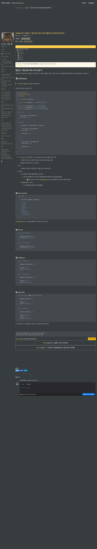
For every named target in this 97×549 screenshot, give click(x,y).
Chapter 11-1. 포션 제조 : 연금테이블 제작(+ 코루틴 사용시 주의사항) (55, 347)
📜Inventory (20, 55)
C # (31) (3, 70)
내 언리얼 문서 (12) (6, 115)
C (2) (2, 72)
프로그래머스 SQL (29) (6, 143)
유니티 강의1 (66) (5, 92)
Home (84, 3)
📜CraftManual (20, 57)
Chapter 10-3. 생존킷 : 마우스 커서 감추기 (55, 343)
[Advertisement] (48, 20)
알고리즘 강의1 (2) (5, 123)
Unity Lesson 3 (26, 39)
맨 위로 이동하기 (92, 338)
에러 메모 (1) (4, 117)
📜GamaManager (20, 51)
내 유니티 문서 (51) (6, 99)
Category (91, 3)
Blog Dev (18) (4, 149)
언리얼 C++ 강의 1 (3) (6, 112)
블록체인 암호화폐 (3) (6, 158)
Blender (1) (4, 153)
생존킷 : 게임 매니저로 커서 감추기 (22, 49)
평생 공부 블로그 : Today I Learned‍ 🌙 (12, 3)
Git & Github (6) (5, 155)
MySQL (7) (3, 142)
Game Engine (28, 41)
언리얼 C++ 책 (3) (5, 114)
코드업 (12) (4, 86)
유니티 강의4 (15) (5, 97)
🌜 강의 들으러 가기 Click (21, 65)
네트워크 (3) (4, 130)
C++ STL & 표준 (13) (6, 61)
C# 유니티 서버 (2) (6, 136)
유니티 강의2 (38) (5, 94)
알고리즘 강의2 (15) (6, 125)
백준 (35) (3, 83)
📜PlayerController (21, 53)
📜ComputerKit (20, 59)
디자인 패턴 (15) (5, 151)
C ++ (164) (3, 59)
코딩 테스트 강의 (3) (6, 84)
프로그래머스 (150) (6, 81)
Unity (21, 41)
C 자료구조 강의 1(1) (6, 126)
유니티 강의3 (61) (5, 96)
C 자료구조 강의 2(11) (6, 128)
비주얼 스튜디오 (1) (6, 156)
